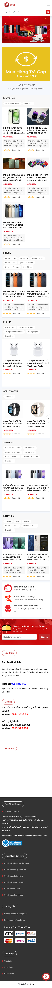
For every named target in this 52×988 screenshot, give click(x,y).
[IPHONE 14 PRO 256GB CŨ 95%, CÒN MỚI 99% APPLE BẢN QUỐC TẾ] (38, 116)
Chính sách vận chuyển (14, 882)
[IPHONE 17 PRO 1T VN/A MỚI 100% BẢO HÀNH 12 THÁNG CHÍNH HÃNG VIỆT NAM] (14, 280)
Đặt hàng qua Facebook (14, 920)
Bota (31, 984)
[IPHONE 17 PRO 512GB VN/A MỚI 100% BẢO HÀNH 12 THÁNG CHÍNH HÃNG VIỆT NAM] (38, 280)
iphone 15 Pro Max (12, 267)
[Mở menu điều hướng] (48, 5)
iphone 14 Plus (37, 258)
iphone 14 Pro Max (26, 263)
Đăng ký (44, 637)
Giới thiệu (8, 961)
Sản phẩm (8, 967)
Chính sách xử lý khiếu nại (15, 870)
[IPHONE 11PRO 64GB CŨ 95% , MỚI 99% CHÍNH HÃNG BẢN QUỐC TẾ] (14, 163)
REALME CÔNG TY (12, 526)
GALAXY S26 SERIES (30, 457)
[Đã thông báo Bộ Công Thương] (12, 843)
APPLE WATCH (10, 391)
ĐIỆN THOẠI (8, 516)
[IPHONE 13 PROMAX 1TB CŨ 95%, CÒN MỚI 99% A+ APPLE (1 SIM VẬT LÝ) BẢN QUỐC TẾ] (14, 210)
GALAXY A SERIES (11, 457)
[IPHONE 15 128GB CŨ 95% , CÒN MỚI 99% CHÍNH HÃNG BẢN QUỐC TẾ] (14, 116)
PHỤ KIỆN (7, 322)
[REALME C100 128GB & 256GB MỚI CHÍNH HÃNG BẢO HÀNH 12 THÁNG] (38, 543)
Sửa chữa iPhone (11, 811)
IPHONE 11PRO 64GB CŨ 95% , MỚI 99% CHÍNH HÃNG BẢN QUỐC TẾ (14, 177)
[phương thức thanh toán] (20, 937)
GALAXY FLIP (29, 452)
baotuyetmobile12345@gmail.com (34, 836)
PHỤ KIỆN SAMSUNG (26, 327)
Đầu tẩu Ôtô (9, 327)
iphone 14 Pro (10, 263)
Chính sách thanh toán (13, 895)
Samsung (8, 442)
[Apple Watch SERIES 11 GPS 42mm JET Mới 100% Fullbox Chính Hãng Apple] (38, 409)
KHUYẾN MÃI (9, 98)
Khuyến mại (9, 974)
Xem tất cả (28, 103)
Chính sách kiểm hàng (13, 876)
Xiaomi (26, 521)
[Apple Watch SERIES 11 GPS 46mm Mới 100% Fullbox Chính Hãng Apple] (14, 409)
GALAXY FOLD (30, 448)
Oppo (17, 521)
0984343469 (12, 836)
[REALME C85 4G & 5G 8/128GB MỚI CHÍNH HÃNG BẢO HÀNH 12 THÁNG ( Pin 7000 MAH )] (14, 543)
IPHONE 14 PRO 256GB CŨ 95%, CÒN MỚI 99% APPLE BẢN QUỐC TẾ (37, 130)
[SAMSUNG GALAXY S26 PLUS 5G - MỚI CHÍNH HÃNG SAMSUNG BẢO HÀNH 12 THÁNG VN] (38, 473)
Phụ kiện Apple (33, 332)
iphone (7, 253)
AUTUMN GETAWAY (12, 103)
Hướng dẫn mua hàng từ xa (15, 914)
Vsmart (8, 521)
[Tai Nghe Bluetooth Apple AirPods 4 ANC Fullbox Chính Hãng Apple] (14, 349)
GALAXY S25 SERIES (12, 448)
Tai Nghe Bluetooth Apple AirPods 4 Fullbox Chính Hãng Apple (37, 363)
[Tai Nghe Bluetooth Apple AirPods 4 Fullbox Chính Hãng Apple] (38, 349)
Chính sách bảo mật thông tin (16, 863)
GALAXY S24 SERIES (12, 452)
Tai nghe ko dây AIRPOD (14, 332)
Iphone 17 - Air (10, 258)
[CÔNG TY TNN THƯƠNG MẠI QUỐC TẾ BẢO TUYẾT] (10, 4)
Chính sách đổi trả (12, 889)
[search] (48, 12)
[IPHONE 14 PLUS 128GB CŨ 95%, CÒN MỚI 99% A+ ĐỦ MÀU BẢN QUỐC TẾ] (38, 163)
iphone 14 (24, 258)
